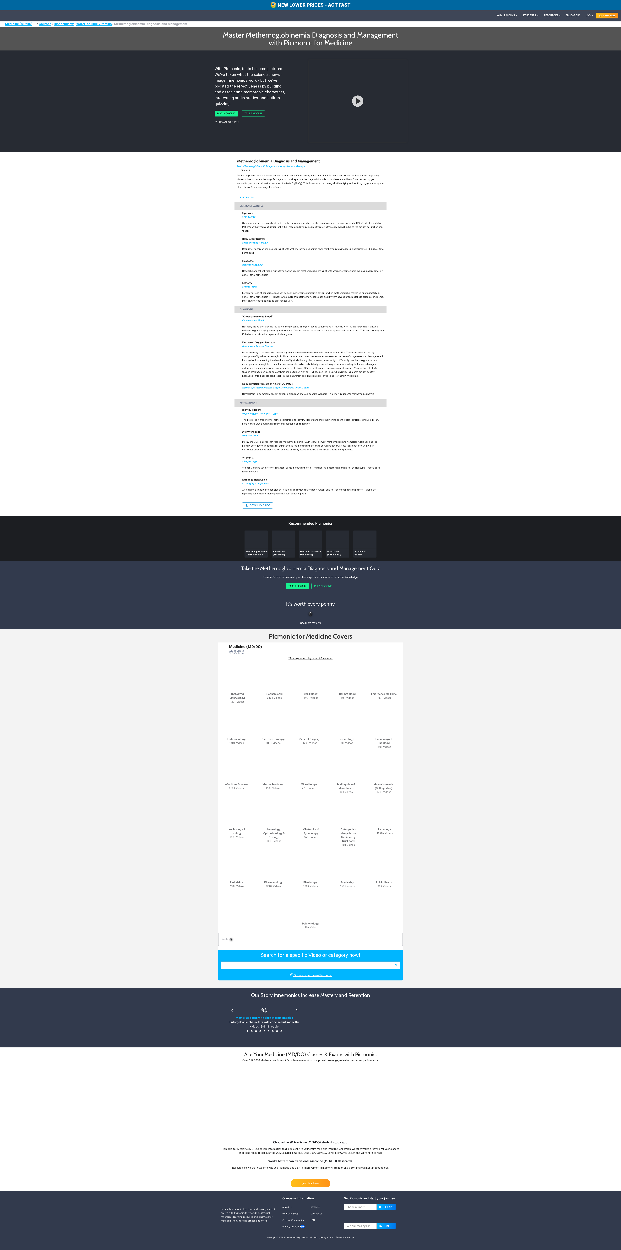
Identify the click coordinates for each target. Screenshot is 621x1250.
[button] (310, 1101)
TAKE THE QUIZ (253, 113)
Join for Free (310, 1183)
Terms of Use (334, 1237)
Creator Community (293, 1220)
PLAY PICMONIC (226, 113)
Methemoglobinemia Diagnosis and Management (150, 24)
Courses (45, 24)
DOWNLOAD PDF (229, 122)
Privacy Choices (291, 1226)
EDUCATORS (573, 15)
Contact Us (316, 1213)
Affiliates (315, 1207)
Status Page (348, 1237)
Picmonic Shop (290, 1213)
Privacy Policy (320, 1237)
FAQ (312, 1220)
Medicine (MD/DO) (18, 24)
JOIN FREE (607, 15)
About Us (287, 1207)
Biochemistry (64, 24)
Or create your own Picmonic (312, 975)
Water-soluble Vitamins (94, 24)
